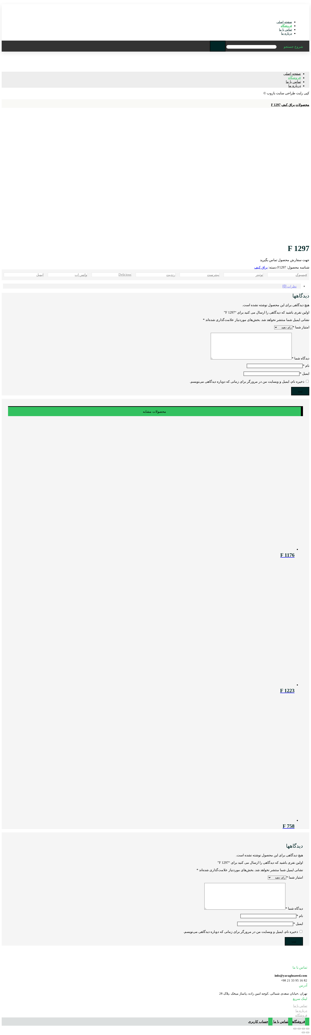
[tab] (152, 286)
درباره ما (301, 1010)
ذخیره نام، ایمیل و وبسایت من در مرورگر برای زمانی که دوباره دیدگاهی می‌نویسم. (247, 381)
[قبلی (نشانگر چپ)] (307, 1032)
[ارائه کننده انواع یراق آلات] (298, 14)
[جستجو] (218, 46)
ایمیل (304, 373)
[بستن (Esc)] (307, 1028)
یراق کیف (261, 267)
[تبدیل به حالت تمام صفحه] (299, 1028)
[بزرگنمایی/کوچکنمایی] (295, 1028)
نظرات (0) (289, 286)
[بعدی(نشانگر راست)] (303, 1032)
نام (306, 365)
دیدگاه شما (300, 358)
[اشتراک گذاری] (303, 1028)
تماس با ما (300, 1006)
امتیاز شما (301, 327)
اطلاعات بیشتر (26, 1024)
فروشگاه (301, 1015)
